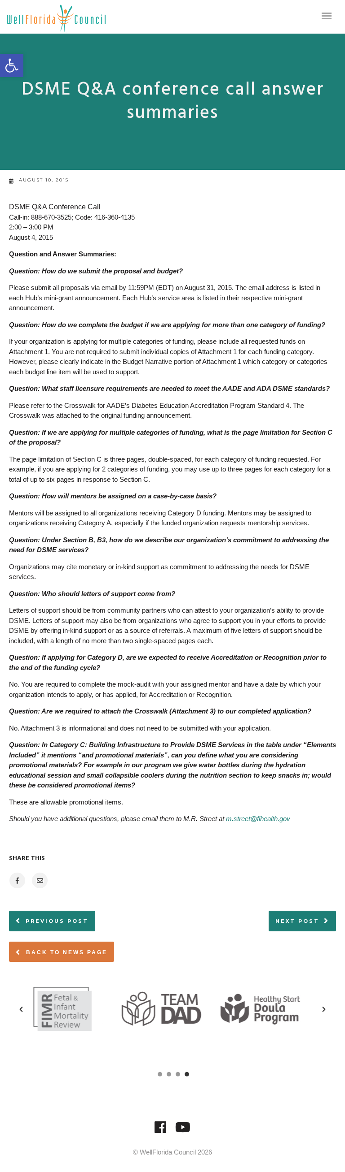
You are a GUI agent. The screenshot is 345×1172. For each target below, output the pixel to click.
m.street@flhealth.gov (258, 818)
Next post (297, 921)
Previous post (57, 921)
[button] (11, 65)
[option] (74, 1009)
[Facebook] (160, 1131)
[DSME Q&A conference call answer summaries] (17, 880)
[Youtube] (183, 1131)
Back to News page (65, 952)
